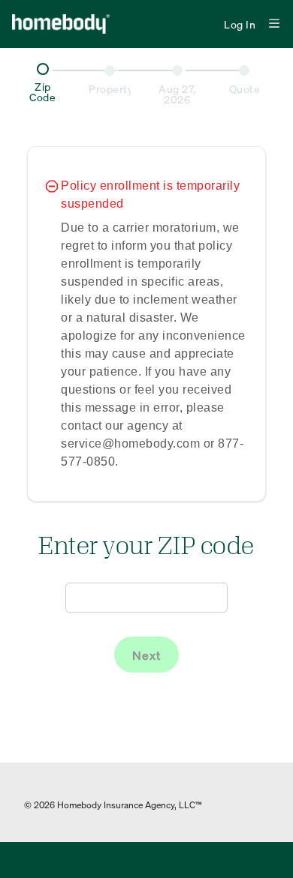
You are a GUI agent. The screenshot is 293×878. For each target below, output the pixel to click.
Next (146, 655)
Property (110, 89)
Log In (239, 24)
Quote (245, 88)
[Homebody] (75, 24)
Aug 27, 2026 (177, 93)
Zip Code (42, 91)
